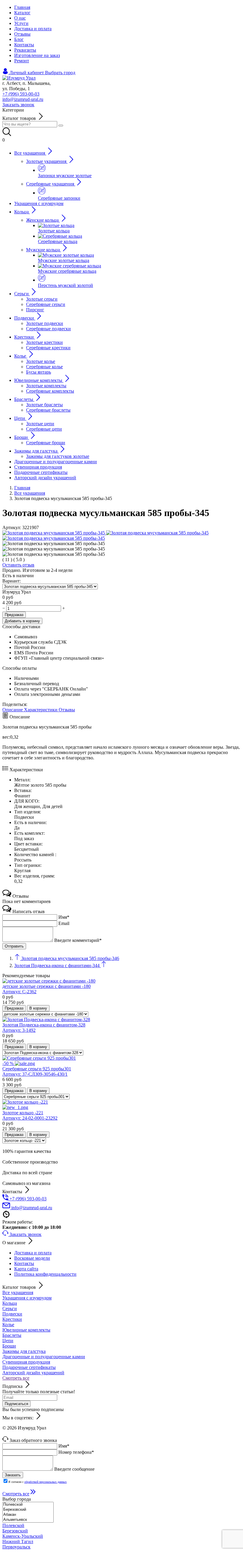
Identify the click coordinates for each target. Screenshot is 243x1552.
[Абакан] (28, 1514)
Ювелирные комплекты (26, 1329)
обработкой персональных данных (45, 1481)
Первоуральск (16, 1546)
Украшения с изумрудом (27, 1297)
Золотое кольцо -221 (29, 1115)
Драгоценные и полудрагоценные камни (43, 1356)
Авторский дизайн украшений (33, 1372)
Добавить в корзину (22, 621)
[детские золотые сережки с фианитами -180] (48, 980)
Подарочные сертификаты (29, 1367)
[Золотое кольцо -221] (121, 1104)
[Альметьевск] (28, 1519)
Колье (8, 1324)
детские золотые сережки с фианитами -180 (46, 989)
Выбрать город (60, 72)
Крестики (12, 1319)
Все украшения (17, 1292)
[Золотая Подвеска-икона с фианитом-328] (46, 1019)
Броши (9, 1345)
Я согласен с (37, 1481)
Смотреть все (15, 1377)
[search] (60, 125)
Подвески (12, 1313)
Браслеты (11, 1335)
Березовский (15, 1530)
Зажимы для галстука (24, 1351)
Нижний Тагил (17, 1541)
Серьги (9, 1308)
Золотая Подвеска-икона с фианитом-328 (43, 1027)
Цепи (7, 1340)
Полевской (13, 1525)
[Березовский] (28, 1509)
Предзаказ (14, 614)
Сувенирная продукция (26, 1361)
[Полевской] (28, 1504)
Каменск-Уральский (22, 1536)
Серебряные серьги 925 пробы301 (36, 1071)
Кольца (9, 1303)
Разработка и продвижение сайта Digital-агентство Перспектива (67, 1433)
